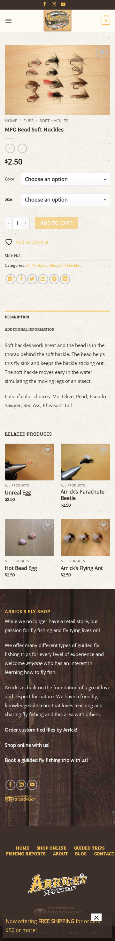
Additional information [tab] (29, 329)
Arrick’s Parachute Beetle (82, 494)
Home (11, 120)
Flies (28, 120)
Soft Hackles (54, 120)
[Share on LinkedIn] (65, 279)
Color (9, 179)
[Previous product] (22, 148)
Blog (81, 853)
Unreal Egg (18, 492)
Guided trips (89, 848)
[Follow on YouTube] (63, 4)
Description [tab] (17, 316)
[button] (8, 20)
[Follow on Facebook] (44, 4)
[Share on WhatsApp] (10, 279)
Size (8, 199)
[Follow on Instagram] (54, 4)
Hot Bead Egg (21, 568)
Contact (104, 853)
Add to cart (56, 223)
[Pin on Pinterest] (54, 279)
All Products (36, 265)
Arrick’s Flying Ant (82, 568)
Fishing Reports (26, 853)
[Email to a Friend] (43, 279)
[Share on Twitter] (32, 279)
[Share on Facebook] (21, 279)
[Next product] (10, 148)
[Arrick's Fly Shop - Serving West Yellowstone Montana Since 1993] (57, 21)
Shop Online (52, 848)
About (60, 853)
